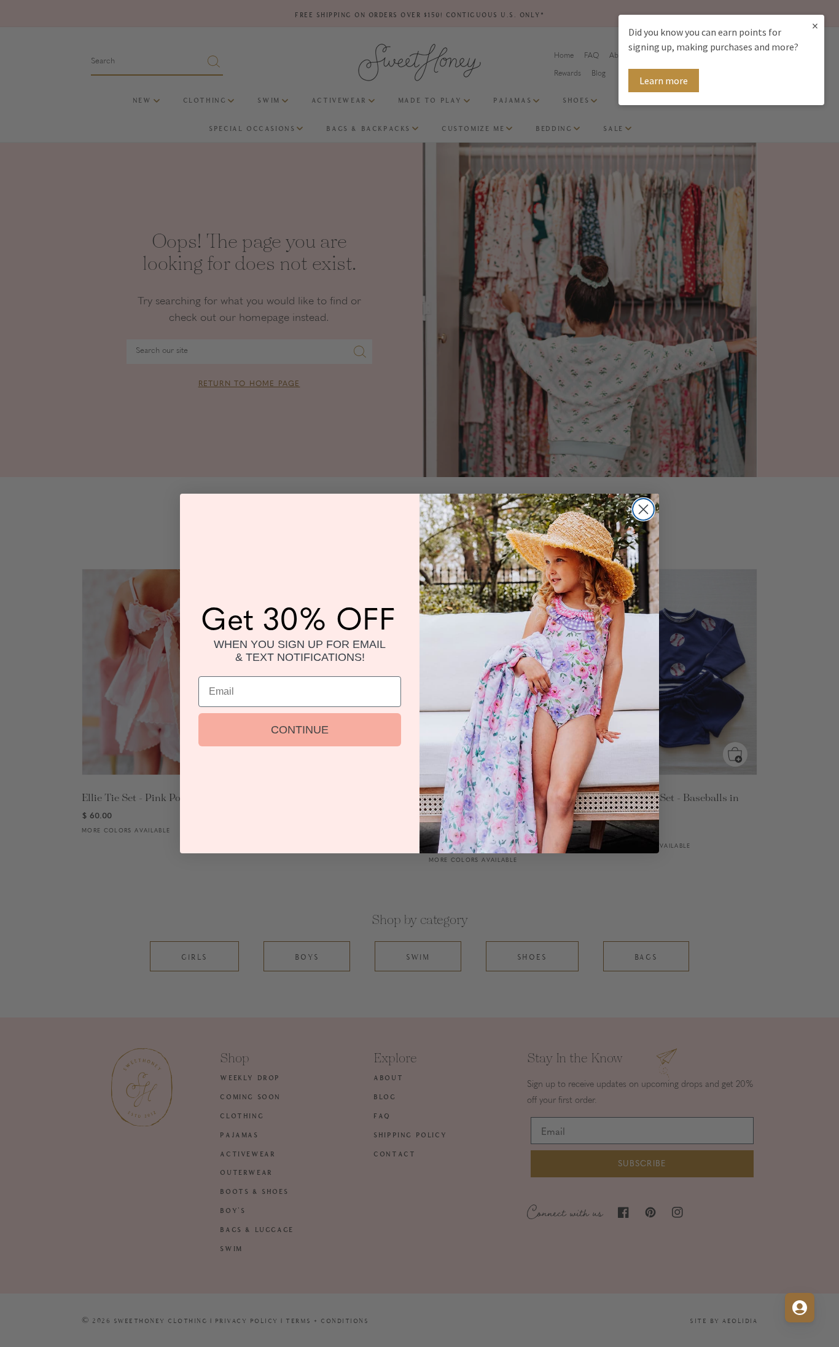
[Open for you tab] (799, 1307)
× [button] (815, 25)
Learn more (663, 80)
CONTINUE (300, 730)
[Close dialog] (643, 509)
